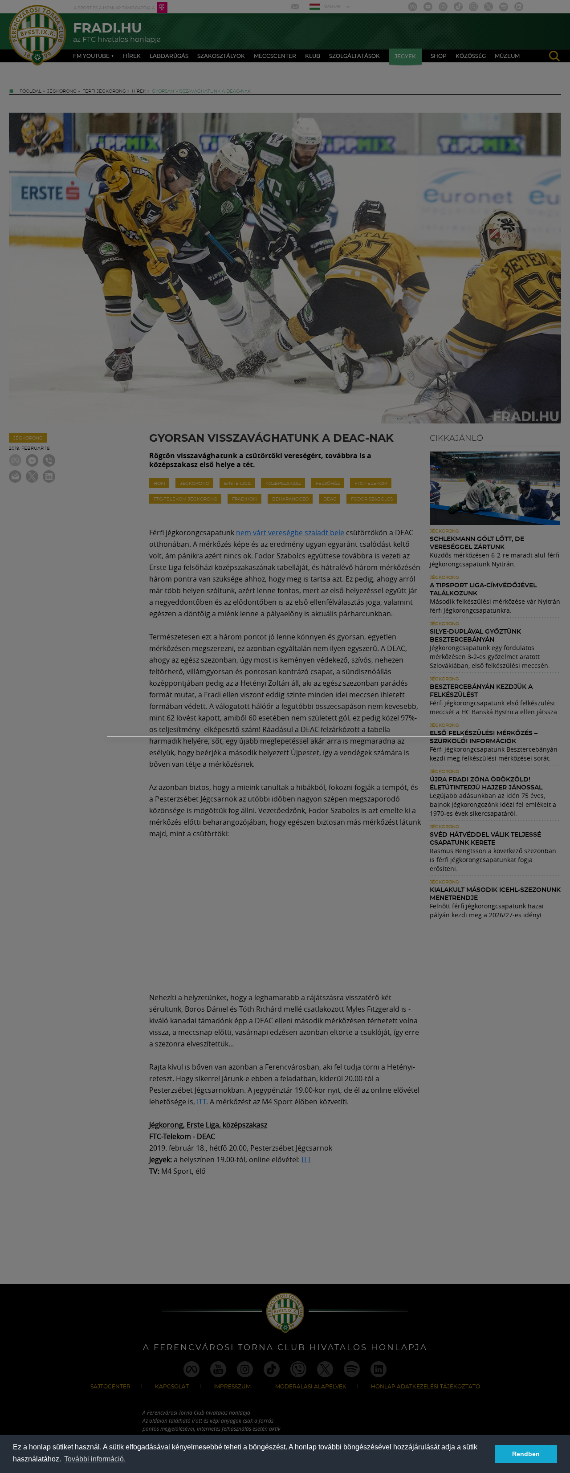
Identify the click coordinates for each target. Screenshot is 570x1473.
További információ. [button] (95, 1459)
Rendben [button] (526, 1453)
